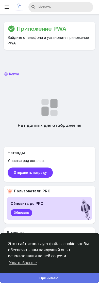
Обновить (21, 212)
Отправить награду (30, 173)
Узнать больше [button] (23, 263)
